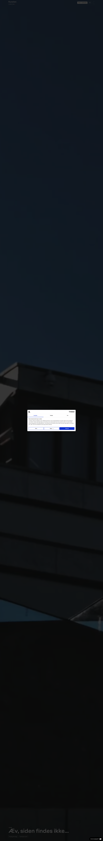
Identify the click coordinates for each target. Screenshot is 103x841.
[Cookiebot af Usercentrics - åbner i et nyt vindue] (69, 412)
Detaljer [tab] (51, 415)
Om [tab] (67, 415)
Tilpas (51, 428)
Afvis (36, 428)
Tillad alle (67, 428)
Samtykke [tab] (35, 415)
